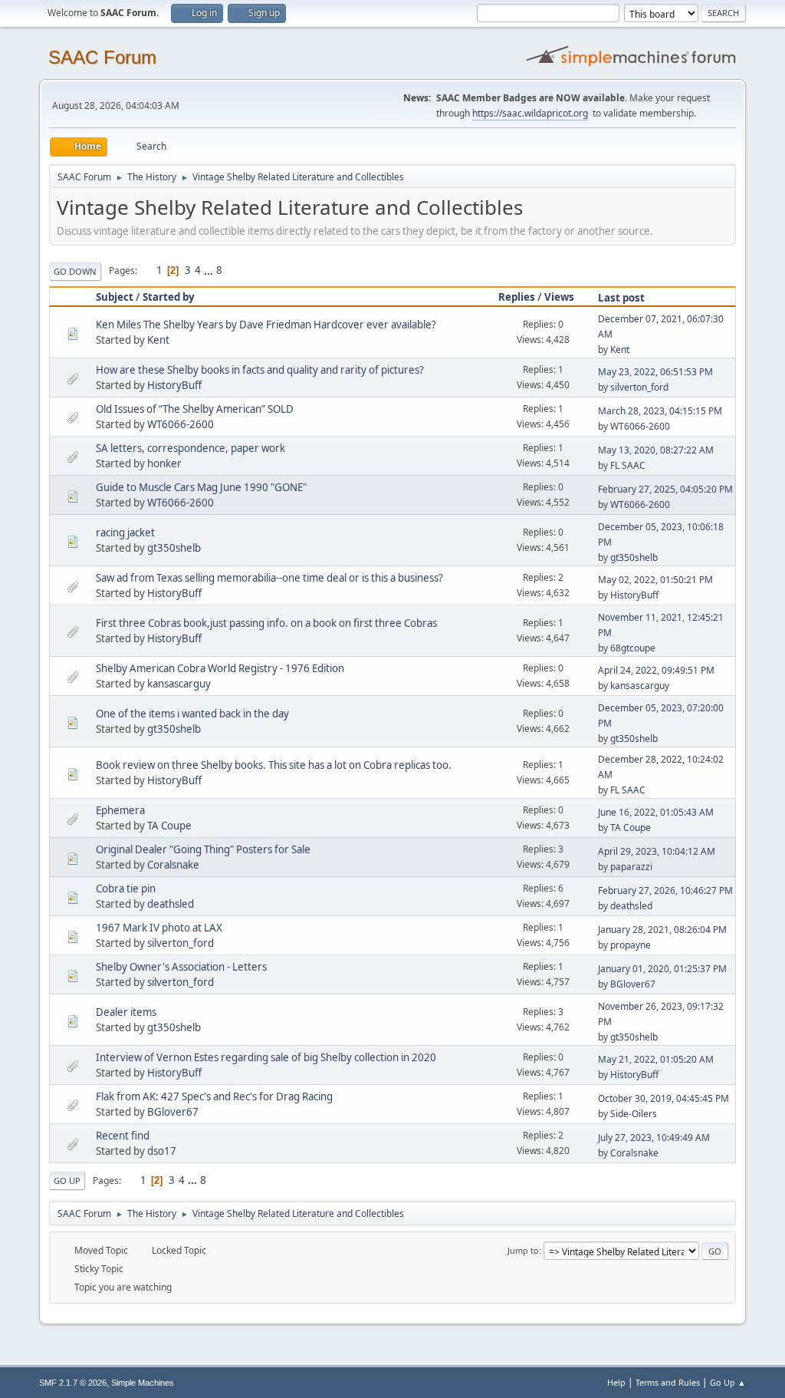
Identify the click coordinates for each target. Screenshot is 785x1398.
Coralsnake (173, 865)
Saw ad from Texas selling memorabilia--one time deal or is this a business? (269, 578)
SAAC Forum (102, 57)
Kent (158, 340)
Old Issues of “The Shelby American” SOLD (195, 409)
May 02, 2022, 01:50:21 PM (655, 579)
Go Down (75, 271)
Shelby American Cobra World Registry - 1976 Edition (220, 668)
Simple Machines (142, 1382)
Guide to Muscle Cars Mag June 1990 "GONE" (201, 487)
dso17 (161, 1151)
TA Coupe (169, 826)
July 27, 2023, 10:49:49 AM (654, 1137)
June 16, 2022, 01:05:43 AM (656, 812)
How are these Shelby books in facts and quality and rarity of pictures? (260, 370)
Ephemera (120, 810)
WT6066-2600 (180, 424)
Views (559, 297)
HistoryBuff (174, 385)
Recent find (122, 1135)
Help (616, 1382)
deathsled (170, 904)
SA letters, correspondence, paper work (190, 448)
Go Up (67, 1180)
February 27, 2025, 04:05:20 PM (665, 489)
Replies (516, 297)
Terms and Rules (668, 1382)
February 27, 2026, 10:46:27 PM (665, 890)
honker (164, 463)
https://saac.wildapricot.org (530, 113)
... (209, 270)
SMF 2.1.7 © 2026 (73, 1382)
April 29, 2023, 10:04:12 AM (656, 851)
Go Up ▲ (728, 1382)
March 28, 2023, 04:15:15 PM (660, 410)
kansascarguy (179, 684)
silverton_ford (639, 387)
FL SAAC (627, 465)
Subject (114, 297)
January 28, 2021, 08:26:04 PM (662, 929)
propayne (630, 944)
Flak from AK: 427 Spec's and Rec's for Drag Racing (214, 1096)
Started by (169, 297)
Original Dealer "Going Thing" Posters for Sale (203, 849)
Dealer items (126, 1012)
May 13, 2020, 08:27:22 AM (656, 450)
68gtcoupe (632, 647)
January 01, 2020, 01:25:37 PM (662, 968)
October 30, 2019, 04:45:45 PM (663, 1098)
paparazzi (631, 866)
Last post (621, 298)
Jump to (523, 1250)
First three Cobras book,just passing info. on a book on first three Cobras (266, 623)
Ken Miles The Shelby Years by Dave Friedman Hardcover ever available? (266, 324)
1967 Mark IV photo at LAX (159, 928)
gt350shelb (174, 548)
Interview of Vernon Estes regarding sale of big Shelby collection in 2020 (266, 1057)
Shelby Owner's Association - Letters (181, 967)
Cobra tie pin (126, 888)
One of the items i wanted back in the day (192, 713)
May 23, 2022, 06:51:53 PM (655, 371)
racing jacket (125, 532)
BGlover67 (632, 984)
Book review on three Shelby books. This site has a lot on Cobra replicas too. (274, 765)
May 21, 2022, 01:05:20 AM (656, 1059)
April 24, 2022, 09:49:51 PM (656, 670)
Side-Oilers (633, 1113)
